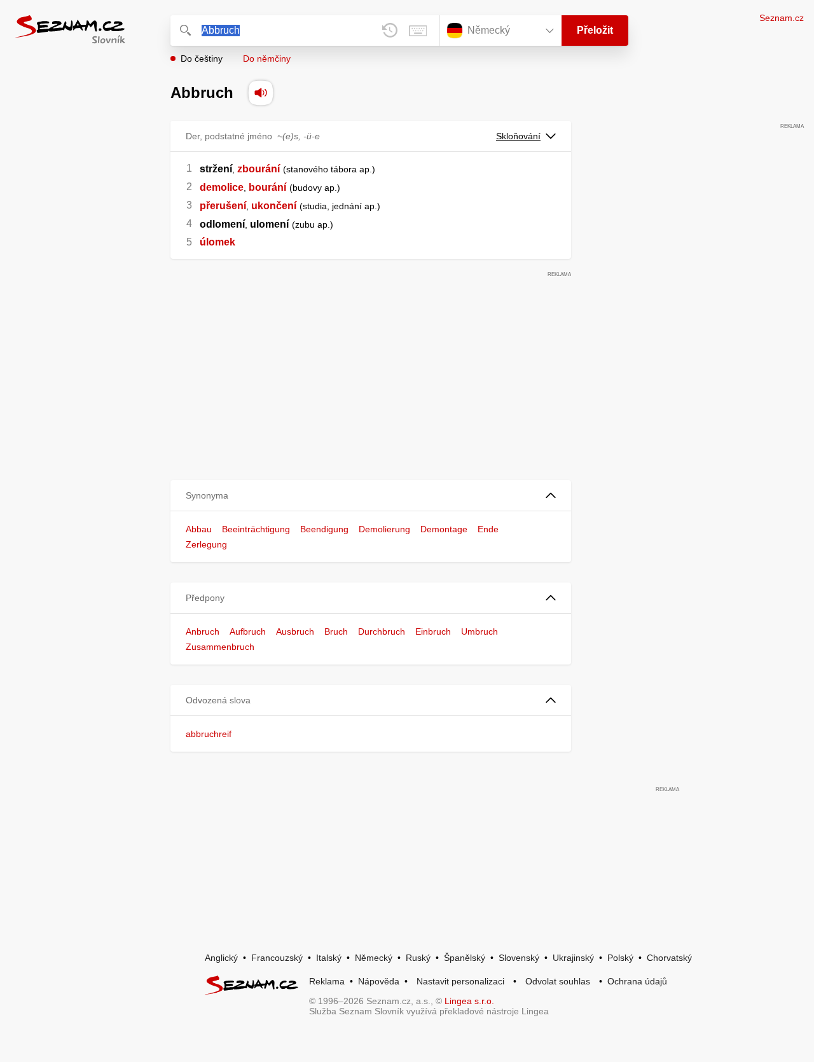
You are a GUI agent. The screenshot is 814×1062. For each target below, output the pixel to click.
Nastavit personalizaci (460, 981)
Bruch (336, 631)
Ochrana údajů (637, 981)
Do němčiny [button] (267, 58)
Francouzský (277, 958)
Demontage (443, 529)
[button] (370, 495)
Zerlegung (206, 544)
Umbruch (479, 631)
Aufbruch (248, 631)
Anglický (221, 958)
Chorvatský (669, 958)
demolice (222, 187)
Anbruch (202, 631)
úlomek (217, 242)
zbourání (258, 168)
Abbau (199, 529)
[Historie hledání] (390, 30)
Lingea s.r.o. (469, 1001)
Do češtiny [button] (202, 58)
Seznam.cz (781, 18)
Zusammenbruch (220, 647)
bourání (267, 187)
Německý (373, 958)
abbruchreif (208, 734)
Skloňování (518, 136)
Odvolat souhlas (557, 981)
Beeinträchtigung (256, 529)
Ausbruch (295, 631)
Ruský (418, 958)
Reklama (327, 981)
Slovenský (519, 958)
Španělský (464, 958)
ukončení (273, 205)
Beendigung (324, 529)
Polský (620, 958)
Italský (328, 958)
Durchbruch (381, 631)
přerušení (223, 205)
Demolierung (384, 529)
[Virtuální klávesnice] (418, 30)
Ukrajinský (573, 958)
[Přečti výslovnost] (260, 93)
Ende (488, 529)
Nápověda (378, 981)
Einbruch (433, 631)
